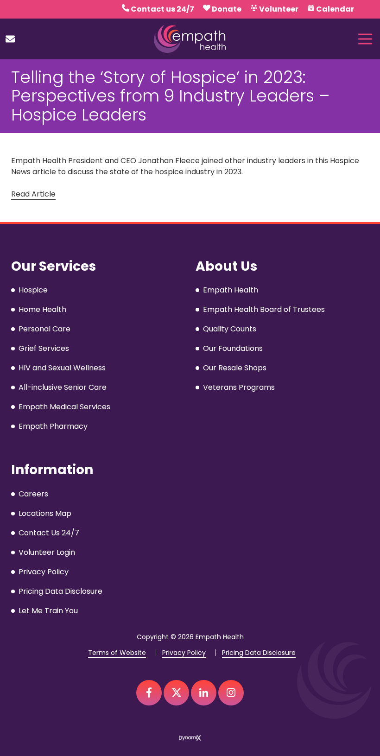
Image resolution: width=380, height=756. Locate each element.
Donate (226, 9)
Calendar (335, 9)
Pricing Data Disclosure (259, 652)
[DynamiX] (190, 738)
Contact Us (10, 39)
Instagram (231, 692)
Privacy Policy (184, 652)
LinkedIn (203, 692)
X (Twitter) (176, 692)
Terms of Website (117, 652)
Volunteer (278, 9)
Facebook (149, 692)
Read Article (33, 194)
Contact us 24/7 (162, 9)
